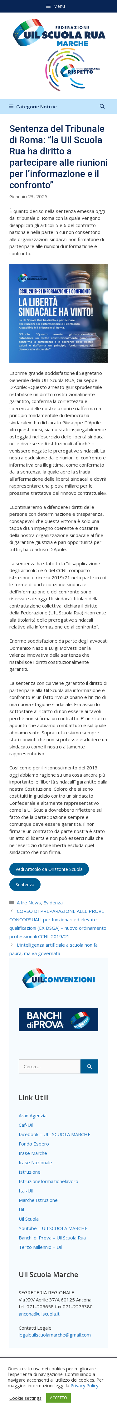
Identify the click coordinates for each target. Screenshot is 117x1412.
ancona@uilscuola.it (39, 1314)
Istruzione (30, 1172)
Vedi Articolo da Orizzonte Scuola (49, 869)
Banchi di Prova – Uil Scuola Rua (52, 1237)
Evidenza (53, 902)
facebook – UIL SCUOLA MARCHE (54, 1134)
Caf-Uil (26, 1125)
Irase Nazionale (35, 1162)
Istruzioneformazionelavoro (48, 1181)
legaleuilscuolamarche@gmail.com (55, 1335)
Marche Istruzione (38, 1200)
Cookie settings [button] (25, 1398)
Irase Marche (33, 1153)
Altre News (29, 902)
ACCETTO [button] (58, 1397)
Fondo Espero (34, 1143)
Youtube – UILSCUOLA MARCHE (53, 1228)
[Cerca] (89, 1066)
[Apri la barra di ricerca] (102, 106)
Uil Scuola (29, 1219)
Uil (21, 1209)
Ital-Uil (26, 1190)
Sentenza (25, 884)
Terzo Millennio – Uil (40, 1247)
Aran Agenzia (32, 1115)
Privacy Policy (84, 1385)
